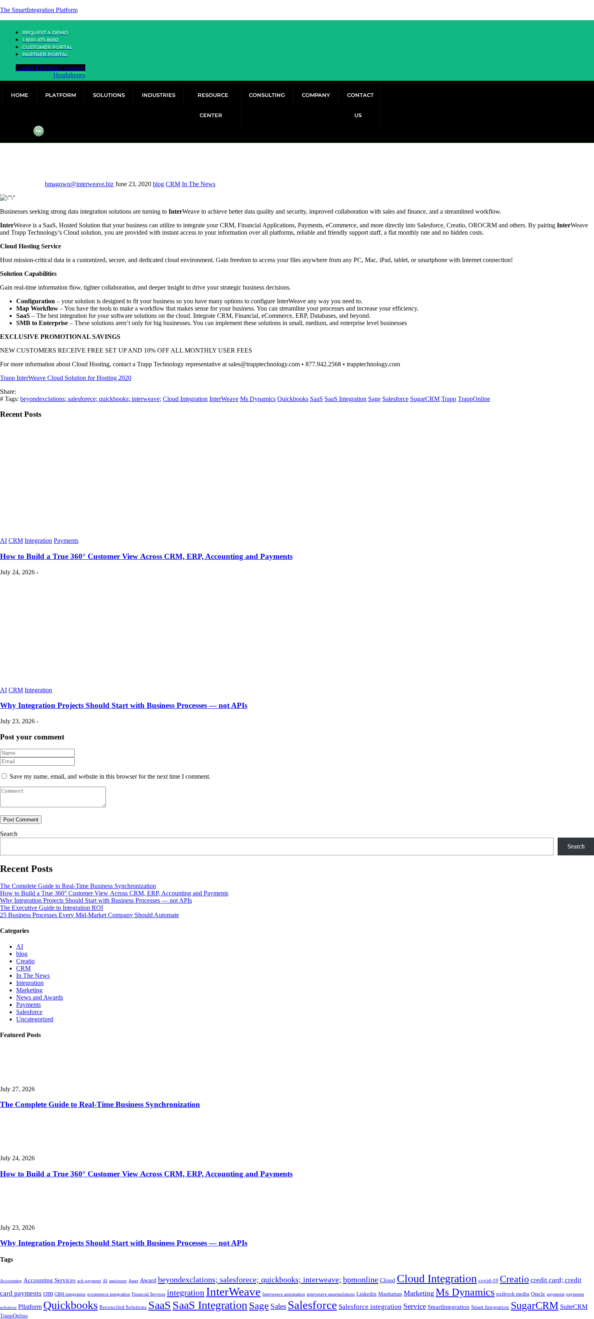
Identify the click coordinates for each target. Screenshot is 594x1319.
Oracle (538, 1294)
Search (8, 833)
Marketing (29, 990)
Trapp (448, 398)
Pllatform (30, 1306)
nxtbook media (512, 1294)
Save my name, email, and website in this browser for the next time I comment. (110, 776)
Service (414, 1306)
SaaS (316, 398)
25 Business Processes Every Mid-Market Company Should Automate (89, 915)
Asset (133, 1281)
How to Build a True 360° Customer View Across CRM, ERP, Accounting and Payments (146, 556)
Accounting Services (49, 1280)
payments (556, 1294)
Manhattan (390, 1294)
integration (185, 1292)
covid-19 (488, 1280)
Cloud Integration (185, 398)
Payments (66, 540)
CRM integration (70, 1294)
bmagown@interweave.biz (79, 184)
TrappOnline (474, 398)
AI (3, 540)
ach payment (89, 1281)
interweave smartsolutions (331, 1294)
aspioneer (118, 1281)
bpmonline (360, 1279)
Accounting (11, 1281)
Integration (38, 540)
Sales (278, 1306)
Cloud (387, 1280)
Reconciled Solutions (123, 1307)
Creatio (25, 961)
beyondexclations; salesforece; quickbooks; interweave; (90, 398)
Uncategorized (34, 1019)
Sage (374, 398)
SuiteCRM (574, 1306)
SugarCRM (425, 398)
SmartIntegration (449, 1307)
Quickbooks (292, 398)
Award (148, 1280)
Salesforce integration (370, 1307)
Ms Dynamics (258, 398)
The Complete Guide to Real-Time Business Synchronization (78, 885)
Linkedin (366, 1294)
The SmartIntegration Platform (39, 9)
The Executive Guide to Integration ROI (51, 907)
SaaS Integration (345, 398)
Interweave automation (283, 1294)
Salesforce (395, 398)
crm (48, 1293)
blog (158, 184)
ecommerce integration (108, 1294)
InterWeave (223, 398)
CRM (173, 184)
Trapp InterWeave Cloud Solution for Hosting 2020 (65, 377)
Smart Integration (490, 1307)
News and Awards (39, 997)
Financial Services (148, 1294)
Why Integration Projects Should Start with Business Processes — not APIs (123, 705)
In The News (198, 184)
